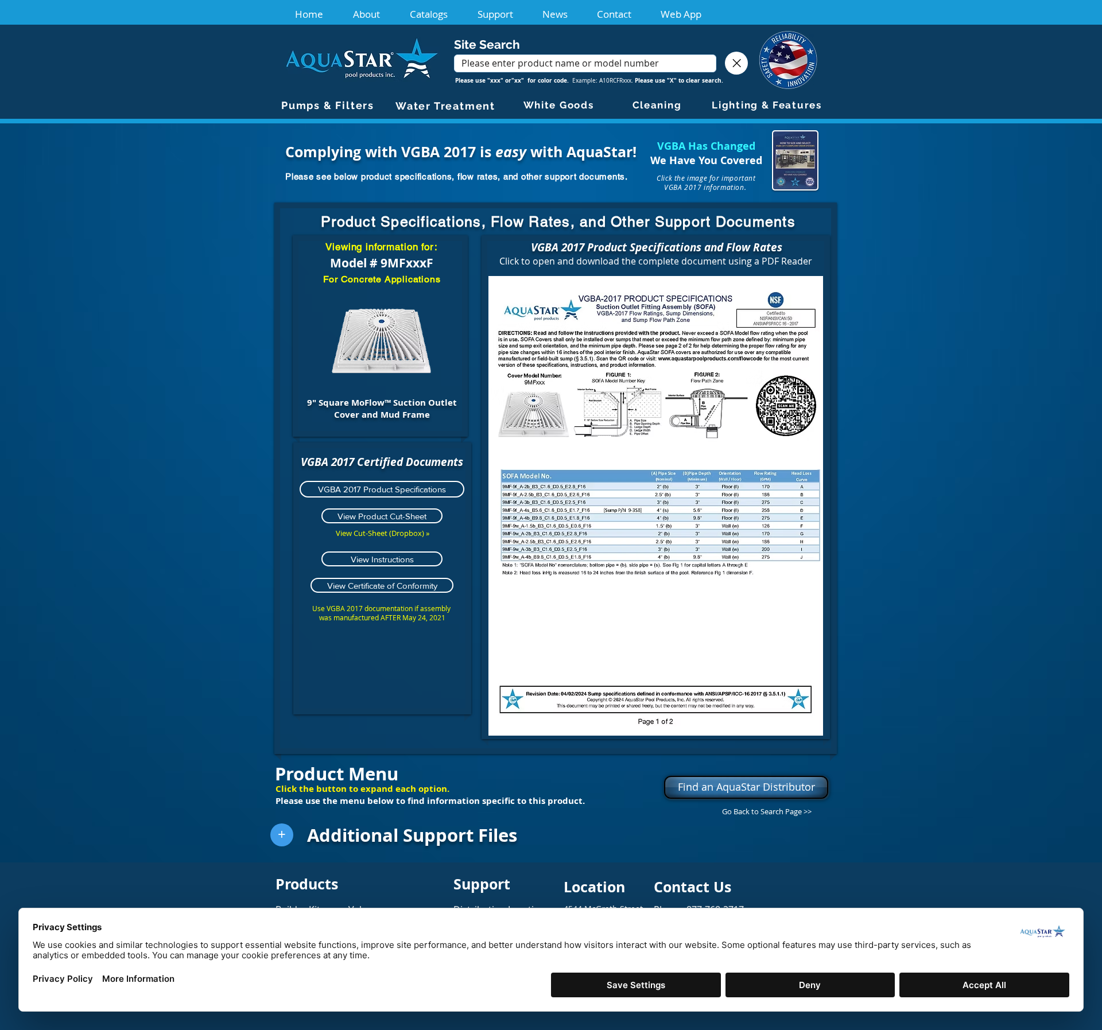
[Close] (736, 63)
